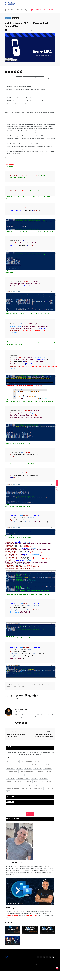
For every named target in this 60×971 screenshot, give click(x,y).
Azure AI (37, 761)
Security (35, 785)
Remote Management (12, 785)
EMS (31, 684)
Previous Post (13, 731)
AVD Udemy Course (12, 908)
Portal (41, 781)
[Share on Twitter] (9, 71)
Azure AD (8, 18)
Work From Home (49, 788)
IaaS (39, 775)
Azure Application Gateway (13, 764)
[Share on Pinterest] (15, 71)
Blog (36, 964)
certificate (40, 771)
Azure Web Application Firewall (27, 771)
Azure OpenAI (28, 768)
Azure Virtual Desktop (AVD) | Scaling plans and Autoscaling (30, 928)
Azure (17, 761)
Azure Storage (47, 768)
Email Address (10, 807)
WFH (51, 785)
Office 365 (10, 686)
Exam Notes (20, 775)
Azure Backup (26, 764)
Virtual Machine (43, 785)
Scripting (23, 686)
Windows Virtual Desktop (13, 788)
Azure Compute (36, 764)
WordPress (24, 788)
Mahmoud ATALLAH (21, 709)
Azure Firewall (10, 768)
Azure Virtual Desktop (12, 771)
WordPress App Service (36, 788)
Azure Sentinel (37, 768)
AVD (12, 761)
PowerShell (15, 18)
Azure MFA (26, 684)
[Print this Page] (21, 71)
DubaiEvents (49, 771)
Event (13, 775)
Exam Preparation (30, 775)
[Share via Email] (18, 71)
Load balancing (10, 778)
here (13, 158)
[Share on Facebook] (6, 71)
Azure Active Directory (17, 684)
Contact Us (41, 964)
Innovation (45, 775)
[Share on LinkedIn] (12, 71)
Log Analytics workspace (23, 778)
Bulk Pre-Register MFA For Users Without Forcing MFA (30, 76)
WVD (8, 791)
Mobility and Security (47, 684)
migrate (9, 781)
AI (7, 761)
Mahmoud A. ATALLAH (14, 863)
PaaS (35, 781)
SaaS (21, 785)
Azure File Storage (47, 764)
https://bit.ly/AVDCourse (32, 915)
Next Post (47, 731)
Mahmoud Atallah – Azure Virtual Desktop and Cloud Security (19, 964)
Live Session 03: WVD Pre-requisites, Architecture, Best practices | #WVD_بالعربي (12, 940)
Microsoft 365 (37, 684)
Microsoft (34, 778)
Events (47, 964)
